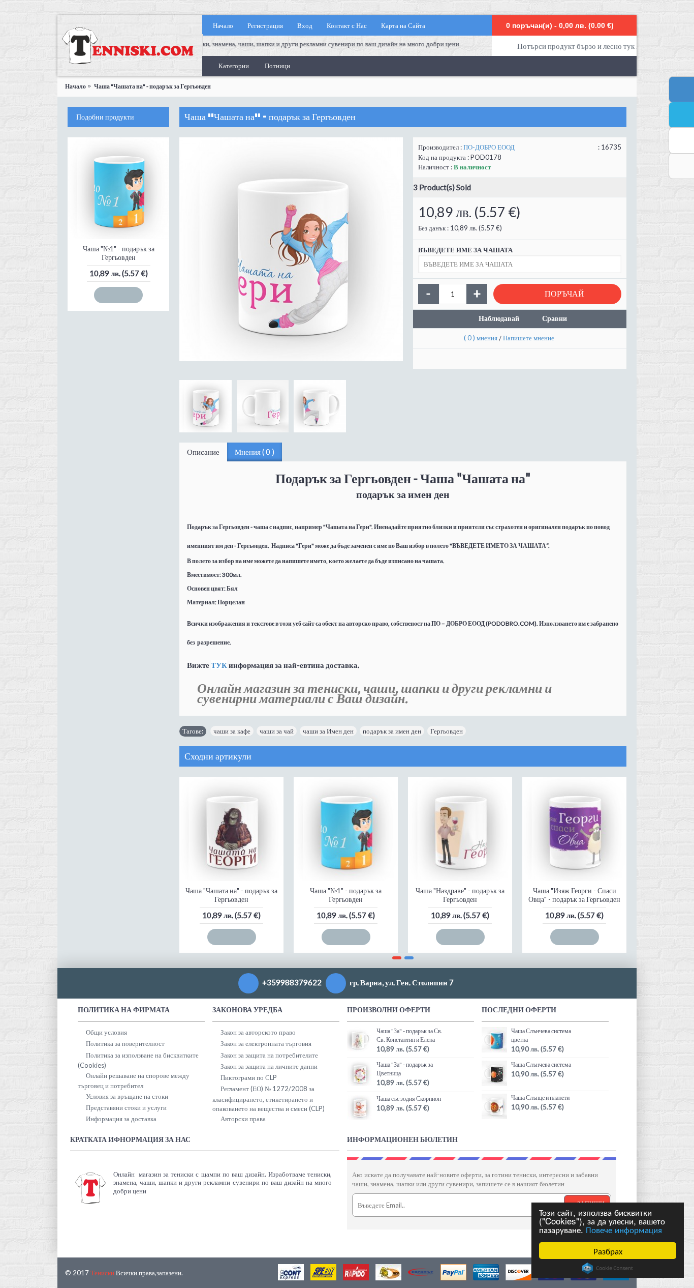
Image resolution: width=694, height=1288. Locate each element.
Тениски (102, 1273)
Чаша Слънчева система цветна (541, 1035)
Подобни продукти (105, 117)
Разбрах (607, 1250)
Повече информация (624, 1229)
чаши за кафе (231, 731)
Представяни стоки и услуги (126, 1107)
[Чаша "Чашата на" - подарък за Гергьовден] (291, 249)
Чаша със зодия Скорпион (408, 1098)
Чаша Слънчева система (541, 1064)
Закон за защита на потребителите (269, 1055)
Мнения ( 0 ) (254, 451)
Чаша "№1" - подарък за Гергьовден (118, 252)
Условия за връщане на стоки (127, 1096)
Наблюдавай (499, 318)
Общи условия (106, 1032)
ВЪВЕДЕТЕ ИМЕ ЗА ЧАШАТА (465, 250)
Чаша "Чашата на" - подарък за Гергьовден (231, 894)
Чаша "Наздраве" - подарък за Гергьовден (460, 894)
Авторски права (243, 1119)
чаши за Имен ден (328, 731)
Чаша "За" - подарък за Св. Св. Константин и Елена (409, 1035)
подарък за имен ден (392, 731)
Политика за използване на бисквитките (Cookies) (138, 1060)
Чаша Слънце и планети (540, 1097)
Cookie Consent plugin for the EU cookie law (607, 1268)
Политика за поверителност (125, 1043)
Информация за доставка (121, 1119)
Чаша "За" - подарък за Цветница (404, 1069)
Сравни (554, 318)
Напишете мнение (528, 338)
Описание (203, 451)
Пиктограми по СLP (248, 1077)
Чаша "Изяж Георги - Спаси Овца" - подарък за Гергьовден (574, 894)
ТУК (219, 664)
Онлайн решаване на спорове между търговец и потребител (134, 1080)
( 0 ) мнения (480, 338)
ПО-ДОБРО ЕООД (489, 147)
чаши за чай (277, 731)
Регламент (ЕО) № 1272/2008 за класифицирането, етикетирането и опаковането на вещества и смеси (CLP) (268, 1098)
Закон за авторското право (258, 1032)
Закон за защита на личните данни (269, 1066)
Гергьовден (446, 731)
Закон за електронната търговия (265, 1043)
